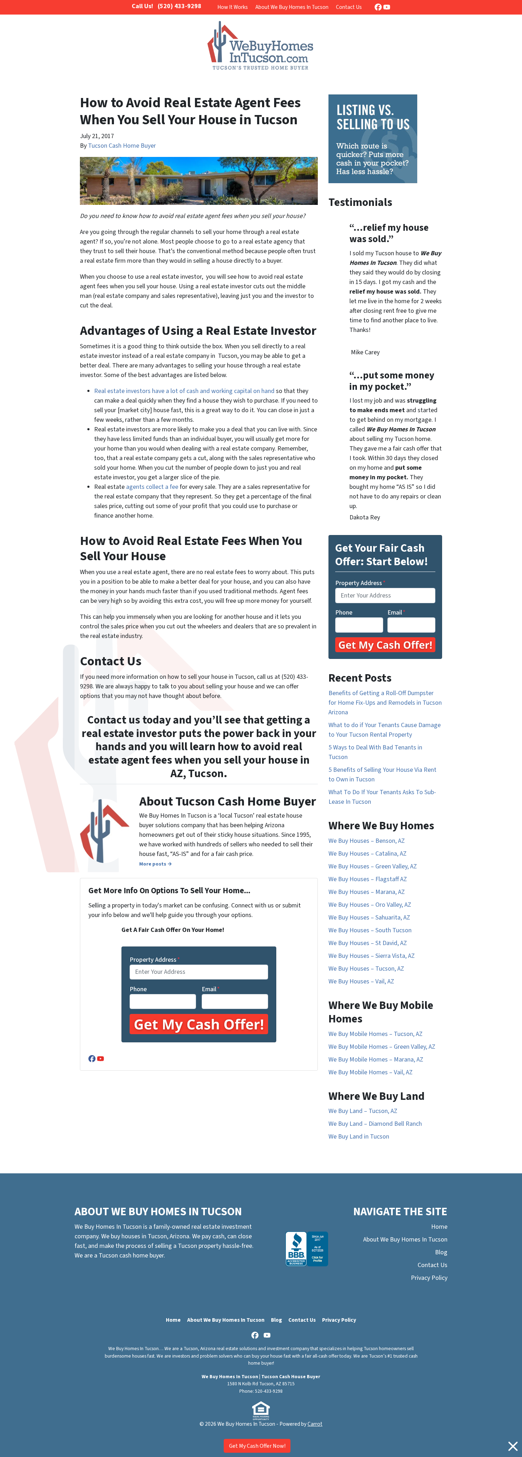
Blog (441, 1252)
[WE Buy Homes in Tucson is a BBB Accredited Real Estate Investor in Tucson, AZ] (307, 1249)
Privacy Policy (429, 1277)
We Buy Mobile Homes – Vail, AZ (370, 1072)
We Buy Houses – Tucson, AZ (366, 968)
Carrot (315, 1424)
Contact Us (349, 7)
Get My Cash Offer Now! (257, 1446)
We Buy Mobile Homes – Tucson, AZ (375, 1034)
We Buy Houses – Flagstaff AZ (367, 879)
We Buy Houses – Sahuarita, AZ (369, 917)
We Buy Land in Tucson (358, 1136)
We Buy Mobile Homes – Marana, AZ (375, 1059)
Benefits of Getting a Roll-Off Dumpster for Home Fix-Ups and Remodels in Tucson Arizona (385, 703)
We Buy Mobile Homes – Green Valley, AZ (381, 1046)
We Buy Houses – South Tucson (370, 930)
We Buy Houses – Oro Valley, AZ (369, 904)
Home (439, 1226)
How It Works (232, 7)
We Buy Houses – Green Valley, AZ (372, 866)
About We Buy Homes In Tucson (291, 7)
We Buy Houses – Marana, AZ (366, 892)
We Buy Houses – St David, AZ (367, 943)
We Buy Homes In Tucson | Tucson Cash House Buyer (261, 1376)
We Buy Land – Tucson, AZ (362, 1111)
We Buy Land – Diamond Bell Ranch (375, 1123)
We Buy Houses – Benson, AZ (366, 840)
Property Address (155, 959)
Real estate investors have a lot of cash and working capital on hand (184, 391)
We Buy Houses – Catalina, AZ (367, 853)
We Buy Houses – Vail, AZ (361, 981)
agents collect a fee (152, 486)
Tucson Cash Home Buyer (122, 145)
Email (211, 989)
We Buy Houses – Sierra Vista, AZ (371, 955)
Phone (138, 989)
